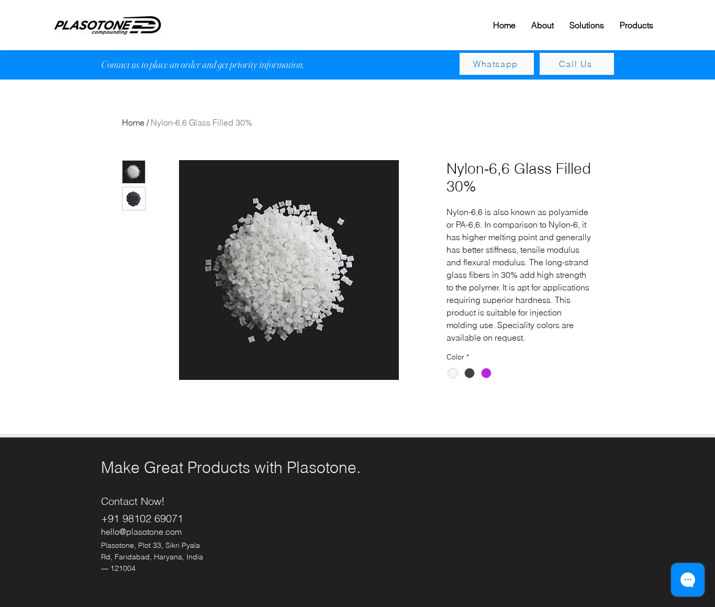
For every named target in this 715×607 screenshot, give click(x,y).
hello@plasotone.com (141, 531)
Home (133, 122)
